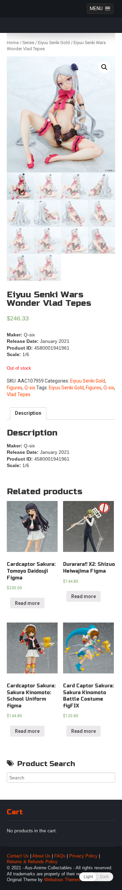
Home (13, 42)
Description (28, 413)
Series (28, 42)
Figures (14, 387)
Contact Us (18, 856)
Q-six (29, 387)
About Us (41, 856)
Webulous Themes (62, 879)
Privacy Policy (83, 856)
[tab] (28, 413)
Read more (27, 603)
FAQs (59, 856)
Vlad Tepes (18, 394)
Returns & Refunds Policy (32, 861)
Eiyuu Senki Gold (54, 42)
